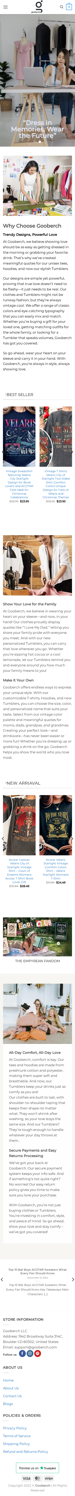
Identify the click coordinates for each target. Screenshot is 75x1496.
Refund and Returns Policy (25, 1452)
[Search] (61, 7)
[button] (5, 7)
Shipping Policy (16, 1444)
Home (8, 1380)
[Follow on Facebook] (22, 1353)
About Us (11, 1388)
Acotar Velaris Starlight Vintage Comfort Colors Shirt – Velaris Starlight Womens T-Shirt (56, 869)
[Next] (71, 460)
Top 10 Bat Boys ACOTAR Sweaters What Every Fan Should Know (37, 1271)
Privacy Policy (15, 1428)
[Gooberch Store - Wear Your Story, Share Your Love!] (37, 7)
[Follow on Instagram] (30, 1353)
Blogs (8, 1404)
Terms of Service (17, 1436)
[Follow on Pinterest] (37, 1353)
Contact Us (12, 1396)
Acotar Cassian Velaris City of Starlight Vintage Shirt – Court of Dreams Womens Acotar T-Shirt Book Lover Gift (19, 871)
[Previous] (3, 460)
